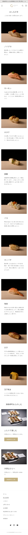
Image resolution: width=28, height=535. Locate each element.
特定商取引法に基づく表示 (10, 511)
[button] (2, 5)
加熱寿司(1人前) (11, 479)
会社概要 (5, 508)
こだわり (5, 501)
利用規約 (5, 518)
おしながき (6, 497)
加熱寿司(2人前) (11, 439)
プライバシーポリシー (8, 515)
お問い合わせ (6, 504)
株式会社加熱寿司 (12, 532)
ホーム (5, 494)
